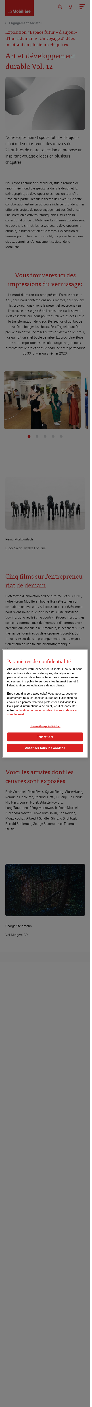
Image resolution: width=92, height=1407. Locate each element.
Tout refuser (45, 737)
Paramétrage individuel (45, 726)
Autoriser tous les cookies (45, 748)
